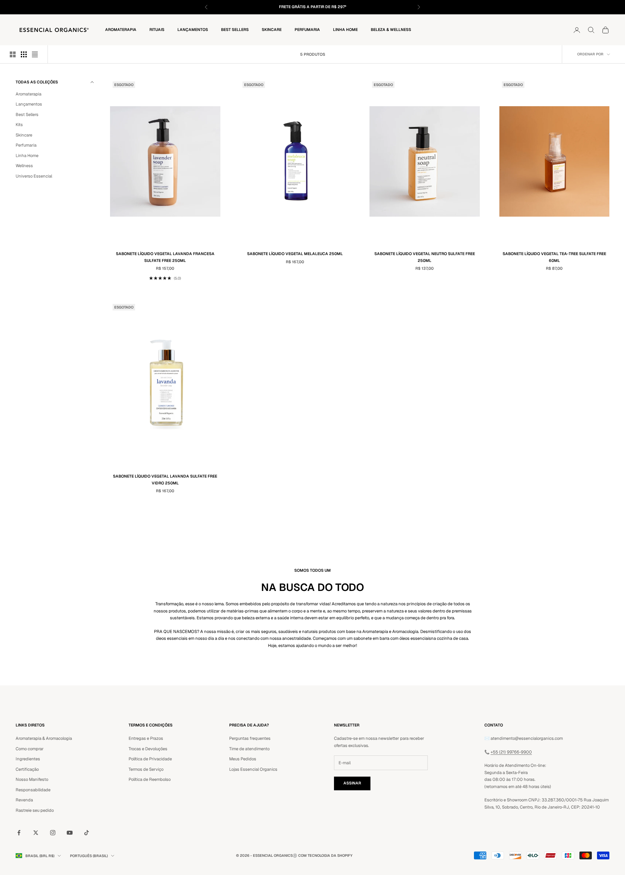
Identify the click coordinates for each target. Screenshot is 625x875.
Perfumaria (307, 29)
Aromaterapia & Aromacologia (44, 738)
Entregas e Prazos (146, 738)
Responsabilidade (33, 790)
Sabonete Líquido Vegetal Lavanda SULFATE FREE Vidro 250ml (165, 479)
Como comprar (30, 749)
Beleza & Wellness (391, 29)
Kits (19, 124)
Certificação (27, 769)
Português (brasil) (89, 855)
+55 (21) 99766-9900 (511, 752)
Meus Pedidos (242, 759)
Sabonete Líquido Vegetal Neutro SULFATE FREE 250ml (424, 257)
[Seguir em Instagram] (52, 832)
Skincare (272, 29)
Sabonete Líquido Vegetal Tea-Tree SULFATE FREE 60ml (554, 257)
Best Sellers (235, 29)
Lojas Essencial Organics (253, 769)
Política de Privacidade (150, 759)
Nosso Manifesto (32, 779)
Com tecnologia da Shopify (325, 855)
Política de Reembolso (150, 779)
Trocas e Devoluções (148, 749)
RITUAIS (156, 29)
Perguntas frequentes (250, 738)
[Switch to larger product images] (13, 54)
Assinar (352, 783)
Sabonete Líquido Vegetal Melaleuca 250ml (295, 253)
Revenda (24, 800)
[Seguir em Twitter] (36, 832)
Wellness (24, 165)
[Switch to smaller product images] (24, 54)
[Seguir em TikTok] (86, 832)
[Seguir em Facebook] (19, 832)
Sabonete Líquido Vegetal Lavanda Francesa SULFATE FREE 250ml (165, 257)
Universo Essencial (34, 176)
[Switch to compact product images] (35, 54)
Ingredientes (28, 759)
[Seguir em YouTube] (69, 832)
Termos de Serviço (146, 769)
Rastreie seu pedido (35, 810)
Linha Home (345, 29)
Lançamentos (192, 29)
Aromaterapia (120, 29)
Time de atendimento (249, 749)
